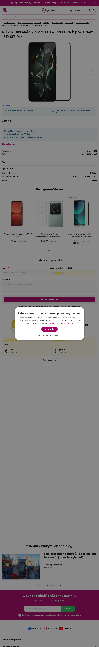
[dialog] (49, 323)
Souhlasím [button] (49, 329)
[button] (49, 335)
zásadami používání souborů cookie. (60, 323)
